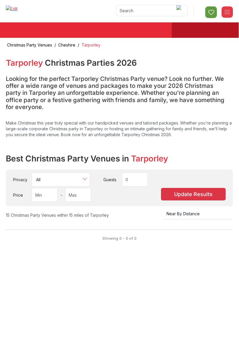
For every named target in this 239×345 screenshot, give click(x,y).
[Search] (180, 10)
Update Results (193, 194)
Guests (109, 179)
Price (18, 195)
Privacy (20, 179)
